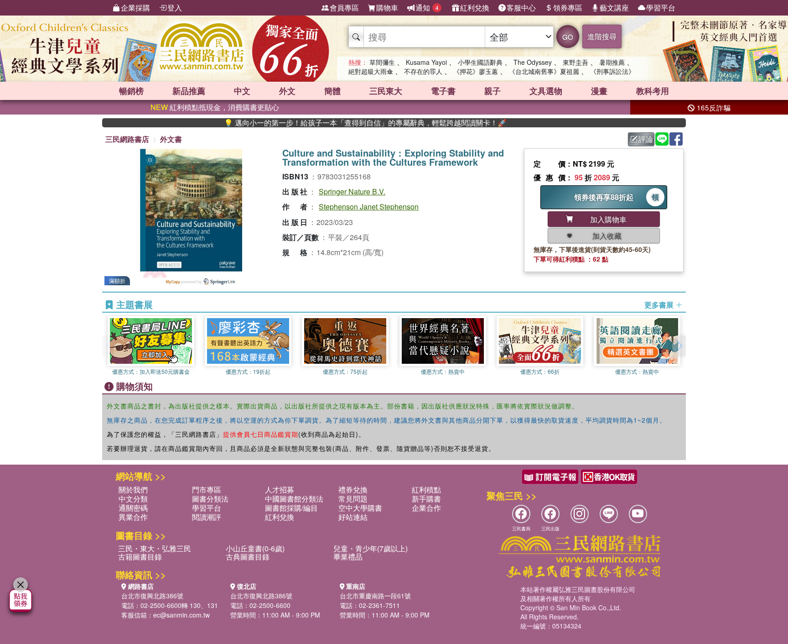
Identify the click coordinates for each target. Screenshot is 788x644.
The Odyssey (532, 62)
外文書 (171, 139)
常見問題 (353, 498)
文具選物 (545, 91)
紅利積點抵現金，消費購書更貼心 (214, 107)
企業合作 (426, 508)
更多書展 (659, 304)
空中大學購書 (360, 508)
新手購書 (426, 498)
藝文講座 (614, 7)
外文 (287, 91)
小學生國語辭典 (480, 62)
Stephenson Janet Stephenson (369, 206)
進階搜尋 (602, 36)
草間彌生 (382, 62)
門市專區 (206, 489)
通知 (427, 7)
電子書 (443, 91)
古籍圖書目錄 (140, 556)
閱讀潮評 (206, 517)
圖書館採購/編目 (291, 508)
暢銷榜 (131, 91)
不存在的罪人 (423, 71)
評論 (645, 139)
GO (567, 37)
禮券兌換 (353, 489)
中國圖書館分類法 (294, 498)
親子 (492, 91)
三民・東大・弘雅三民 (154, 548)
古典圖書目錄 (248, 556)
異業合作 (133, 517)
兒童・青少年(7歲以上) (370, 548)
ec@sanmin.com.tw (181, 614)
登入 (174, 7)
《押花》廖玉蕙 (475, 71)
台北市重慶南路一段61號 (375, 595)
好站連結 (353, 517)
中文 (242, 91)
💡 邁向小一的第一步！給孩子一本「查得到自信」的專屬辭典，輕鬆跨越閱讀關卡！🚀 (343, 122)
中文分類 (133, 498)
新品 (188, 91)
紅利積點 (426, 489)
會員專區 (344, 7)
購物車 (387, 7)
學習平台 (660, 7)
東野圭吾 (575, 62)
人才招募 (279, 489)
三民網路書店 (127, 139)
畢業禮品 (348, 556)
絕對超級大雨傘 (370, 71)
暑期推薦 (612, 62)
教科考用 (652, 91)
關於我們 (133, 489)
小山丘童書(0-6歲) (255, 548)
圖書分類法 (210, 498)
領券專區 (567, 7)
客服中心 (521, 7)
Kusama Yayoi (426, 62)
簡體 (332, 91)
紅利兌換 (474, 7)
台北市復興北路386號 (152, 595)
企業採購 (135, 7)
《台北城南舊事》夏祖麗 (544, 71)
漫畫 (599, 91)
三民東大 (385, 91)
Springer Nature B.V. (352, 191)
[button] (679, 346)
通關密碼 (133, 508)
